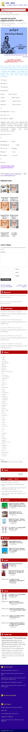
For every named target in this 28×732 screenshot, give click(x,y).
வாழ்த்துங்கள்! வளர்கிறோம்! (6, 716)
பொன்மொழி (4, 438)
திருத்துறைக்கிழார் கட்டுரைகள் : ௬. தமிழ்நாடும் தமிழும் (5, 234)
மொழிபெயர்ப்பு (4, 445)
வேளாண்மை (4, 455)
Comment (3, 252)
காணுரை (3, 391)
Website (17, 275)
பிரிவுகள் (16, 479)
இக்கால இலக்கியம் (5, 362)
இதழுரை (3, 364)
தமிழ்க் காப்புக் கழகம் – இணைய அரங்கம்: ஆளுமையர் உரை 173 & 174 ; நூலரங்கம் (17, 520)
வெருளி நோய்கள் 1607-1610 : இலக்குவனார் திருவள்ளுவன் (11, 327)
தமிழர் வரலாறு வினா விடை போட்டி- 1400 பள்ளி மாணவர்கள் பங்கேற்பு (12, 720)
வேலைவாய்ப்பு (4, 454)
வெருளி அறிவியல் (5, 452)
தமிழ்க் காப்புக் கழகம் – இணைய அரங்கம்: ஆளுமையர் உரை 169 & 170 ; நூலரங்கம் (17, 550)
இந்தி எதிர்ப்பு (4, 366)
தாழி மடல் (21, 642)
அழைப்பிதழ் (4, 361)
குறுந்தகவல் (4, 396)
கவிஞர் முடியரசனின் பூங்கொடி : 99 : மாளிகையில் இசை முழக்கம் (17, 609)
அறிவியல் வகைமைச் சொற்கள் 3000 (16, 655)
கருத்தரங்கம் (4, 384)
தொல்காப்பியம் (4, 415)
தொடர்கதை (4, 413)
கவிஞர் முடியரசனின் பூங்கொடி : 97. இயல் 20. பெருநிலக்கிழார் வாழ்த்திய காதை (17, 624)
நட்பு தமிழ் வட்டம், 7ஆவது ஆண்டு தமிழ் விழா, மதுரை (17, 528)
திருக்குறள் (4, 408)
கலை (3, 385)
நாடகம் (3, 417)
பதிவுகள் (3, 479)
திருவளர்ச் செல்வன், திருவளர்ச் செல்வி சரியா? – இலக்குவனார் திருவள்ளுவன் (16, 572)
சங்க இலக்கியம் (5, 398)
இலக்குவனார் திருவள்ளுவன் (8, 23)
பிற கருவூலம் (4, 433)
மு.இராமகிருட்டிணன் (6, 441)
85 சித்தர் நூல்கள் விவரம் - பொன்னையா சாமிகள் (10, 707)
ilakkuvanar (9, 640)
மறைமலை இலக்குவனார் (18, 648)
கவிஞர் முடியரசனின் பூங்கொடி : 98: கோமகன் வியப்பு (17, 616)
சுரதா (2, 175)
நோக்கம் (2, 710)
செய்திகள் (4, 401)
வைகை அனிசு (22, 644)
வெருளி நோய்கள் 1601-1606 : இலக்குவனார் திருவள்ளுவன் (11, 335)
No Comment (7, 25)
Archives (2, 459)
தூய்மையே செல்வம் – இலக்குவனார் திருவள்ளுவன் (16, 602)
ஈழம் (3, 373)
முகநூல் (3, 443)
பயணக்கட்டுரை (5, 426)
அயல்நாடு (4, 355)
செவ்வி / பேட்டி (4, 403)
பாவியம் (3, 429)
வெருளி (3, 450)
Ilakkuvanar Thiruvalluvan (14, 638)
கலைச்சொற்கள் (17, 173)
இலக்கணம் (4, 368)
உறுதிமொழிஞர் (4, 378)
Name (17, 269)
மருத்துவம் (4, 440)
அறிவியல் (10, 12)
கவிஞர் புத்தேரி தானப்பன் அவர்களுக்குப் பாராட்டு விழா (12, 491)
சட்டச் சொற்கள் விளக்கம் (16, 652)
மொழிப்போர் (4, 447)
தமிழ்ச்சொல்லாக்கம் (8, 175)
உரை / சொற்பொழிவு (5, 377)
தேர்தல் (3, 412)
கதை (3, 382)
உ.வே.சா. (4, 652)
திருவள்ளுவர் (5, 646)
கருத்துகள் (10, 479)
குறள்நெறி (4, 394)
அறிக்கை (3, 357)
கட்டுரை (11, 173)
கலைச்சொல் (12, 654)
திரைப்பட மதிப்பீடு (5, 410)
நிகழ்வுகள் (4, 419)
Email (17, 272)
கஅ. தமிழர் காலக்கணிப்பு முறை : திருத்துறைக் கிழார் (14, 236)
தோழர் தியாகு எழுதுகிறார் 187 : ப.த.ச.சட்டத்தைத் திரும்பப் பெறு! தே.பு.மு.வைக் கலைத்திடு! (6, 285)
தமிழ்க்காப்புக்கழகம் (7, 650)
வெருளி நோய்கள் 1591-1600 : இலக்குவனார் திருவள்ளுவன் (11, 343)
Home (7, 12)
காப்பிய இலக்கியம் (5, 392)
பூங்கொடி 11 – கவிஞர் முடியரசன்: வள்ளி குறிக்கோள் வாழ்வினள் (21, 285)
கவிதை (3, 389)
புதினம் (3, 434)
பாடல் (3, 427)
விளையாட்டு (4, 448)
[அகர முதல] (14, 5)
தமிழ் (10, 646)
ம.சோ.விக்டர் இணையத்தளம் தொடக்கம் (8, 713)
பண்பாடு (3, 424)
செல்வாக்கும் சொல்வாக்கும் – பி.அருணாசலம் (10, 482)
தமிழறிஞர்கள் (4, 405)
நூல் (14, 175)
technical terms (5, 654)
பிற (2, 431)
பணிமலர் (3, 422)
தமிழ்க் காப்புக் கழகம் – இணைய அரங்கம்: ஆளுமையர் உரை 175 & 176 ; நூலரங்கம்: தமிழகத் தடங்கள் (14, 488)
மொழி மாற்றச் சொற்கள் (17, 650)
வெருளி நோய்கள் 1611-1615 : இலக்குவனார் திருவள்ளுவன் (11, 319)
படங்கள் (3, 420)
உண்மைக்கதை (4, 375)
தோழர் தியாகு (19, 654)
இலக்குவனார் (4, 369)
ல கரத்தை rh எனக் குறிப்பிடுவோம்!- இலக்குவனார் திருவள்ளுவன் (16, 580)
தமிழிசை (3, 406)
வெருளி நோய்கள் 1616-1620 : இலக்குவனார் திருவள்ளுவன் (11, 311)
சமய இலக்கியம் (5, 399)
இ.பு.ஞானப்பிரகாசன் (7, 648)
